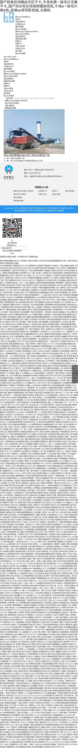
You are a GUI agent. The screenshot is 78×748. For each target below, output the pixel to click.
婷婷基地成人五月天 (18, 346)
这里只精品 (29, 393)
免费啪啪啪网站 (36, 603)
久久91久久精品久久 (46, 275)
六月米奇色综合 (71, 297)
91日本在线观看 (57, 700)
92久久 (73, 654)
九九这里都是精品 (49, 693)
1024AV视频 (46, 349)
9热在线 (54, 688)
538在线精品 (36, 500)
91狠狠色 (14, 454)
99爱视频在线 (65, 432)
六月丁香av (64, 471)
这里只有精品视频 (26, 554)
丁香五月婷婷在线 (22, 402)
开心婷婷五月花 (51, 390)
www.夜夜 (4, 717)
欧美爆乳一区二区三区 (25, 400)
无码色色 (52, 556)
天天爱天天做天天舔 (37, 327)
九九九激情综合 (24, 632)
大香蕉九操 (8, 278)
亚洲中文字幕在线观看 (25, 407)
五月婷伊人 (46, 278)
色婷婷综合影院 (70, 581)
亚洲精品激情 (61, 620)
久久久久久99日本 (69, 429)
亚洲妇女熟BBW (50, 571)
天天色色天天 (68, 695)
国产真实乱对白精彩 (16, 485)
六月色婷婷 (8, 737)
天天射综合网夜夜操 (32, 476)
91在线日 (54, 266)
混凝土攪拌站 (20, 22)
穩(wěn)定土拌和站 (22, 34)
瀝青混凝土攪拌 (21, 39)
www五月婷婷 (30, 590)
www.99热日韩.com (11, 639)
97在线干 (31, 703)
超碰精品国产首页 (46, 292)
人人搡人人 (50, 444)
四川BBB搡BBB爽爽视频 (50, 725)
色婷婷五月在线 (49, 735)
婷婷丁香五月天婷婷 (43, 524)
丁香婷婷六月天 (22, 534)
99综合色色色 (8, 292)
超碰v (29, 559)
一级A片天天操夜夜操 (32, 659)
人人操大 (56, 617)
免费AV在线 (41, 344)
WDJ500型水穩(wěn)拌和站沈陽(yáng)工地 (26, 161)
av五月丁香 (39, 705)
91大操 (15, 278)
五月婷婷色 (34, 451)
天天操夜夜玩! (52, 395)
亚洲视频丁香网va (57, 622)
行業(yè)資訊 (20, 46)
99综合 (45, 730)
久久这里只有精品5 (69, 598)
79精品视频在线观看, (55, 388)
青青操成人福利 (62, 437)
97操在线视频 (39, 373)
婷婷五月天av (11, 324)
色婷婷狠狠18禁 (49, 559)
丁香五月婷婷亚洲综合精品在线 (63, 314)
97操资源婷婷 (19, 336)
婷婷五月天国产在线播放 (58, 336)
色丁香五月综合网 (41, 556)
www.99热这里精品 (55, 356)
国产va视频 (44, 732)
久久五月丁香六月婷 (38, 632)
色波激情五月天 (48, 393)
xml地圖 (48, 211)
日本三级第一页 (54, 708)
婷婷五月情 (73, 634)
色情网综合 (14, 744)
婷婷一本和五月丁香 (24, 446)
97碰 (27, 598)
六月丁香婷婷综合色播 (60, 417)
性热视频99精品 (47, 439)
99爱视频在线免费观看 (17, 390)
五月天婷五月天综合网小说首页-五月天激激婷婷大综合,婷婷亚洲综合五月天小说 (38, 498)
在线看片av (8, 659)
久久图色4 (16, 673)
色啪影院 (6, 305)
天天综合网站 (61, 478)
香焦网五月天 (66, 683)
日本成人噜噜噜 (47, 517)
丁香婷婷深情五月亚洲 (65, 693)
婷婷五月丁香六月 (38, 520)
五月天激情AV (36, 354)
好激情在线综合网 (20, 314)
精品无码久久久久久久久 (49, 722)
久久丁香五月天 (55, 339)
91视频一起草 (37, 446)
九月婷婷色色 (68, 466)
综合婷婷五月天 (29, 422)
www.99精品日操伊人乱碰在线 (39, 314)
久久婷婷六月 (21, 705)
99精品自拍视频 (26, 432)
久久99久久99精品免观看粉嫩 (30, 278)
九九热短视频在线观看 (69, 564)
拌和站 (17, 19)
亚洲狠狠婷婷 (31, 437)
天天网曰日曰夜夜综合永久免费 (35, 691)
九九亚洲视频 (5, 517)
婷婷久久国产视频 (60, 517)
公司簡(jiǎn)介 (20, 24)
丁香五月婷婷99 (34, 329)
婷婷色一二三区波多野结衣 (42, 544)
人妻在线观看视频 (65, 522)
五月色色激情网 (37, 747)
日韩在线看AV (56, 419)
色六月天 (33, 522)
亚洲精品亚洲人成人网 (37, 620)
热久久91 (28, 466)
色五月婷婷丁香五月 (48, 505)
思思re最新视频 (44, 700)
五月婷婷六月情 (66, 573)
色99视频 (11, 730)
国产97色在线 (24, 295)
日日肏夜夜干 (16, 586)
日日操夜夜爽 (71, 698)
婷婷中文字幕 (7, 473)
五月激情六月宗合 (40, 512)
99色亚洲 (43, 332)
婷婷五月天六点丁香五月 (12, 368)
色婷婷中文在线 (60, 275)
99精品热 (47, 270)
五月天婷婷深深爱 (10, 632)
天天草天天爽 (53, 730)
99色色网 (31, 546)
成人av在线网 (37, 307)
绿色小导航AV (14, 429)
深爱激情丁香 (61, 556)
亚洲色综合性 (36, 324)
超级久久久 (63, 402)
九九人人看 (71, 720)
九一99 (30, 542)
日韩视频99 (60, 559)
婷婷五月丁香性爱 (64, 656)
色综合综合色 (40, 537)
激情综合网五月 (34, 727)
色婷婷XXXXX (69, 642)
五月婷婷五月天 (20, 378)
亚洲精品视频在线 (57, 363)
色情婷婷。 (47, 417)
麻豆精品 (45, 336)
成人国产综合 (58, 695)
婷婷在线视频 (53, 485)
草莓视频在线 (64, 603)
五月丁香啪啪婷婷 (57, 500)
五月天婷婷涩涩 (5, 669)
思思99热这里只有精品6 (30, 666)
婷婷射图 (55, 507)
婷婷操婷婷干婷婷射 (30, 376)
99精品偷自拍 (48, 424)
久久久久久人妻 (19, 473)
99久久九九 (20, 647)
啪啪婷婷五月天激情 (58, 720)
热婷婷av (72, 459)
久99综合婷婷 (47, 617)
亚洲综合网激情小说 (7, 647)
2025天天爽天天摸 (52, 537)
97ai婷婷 (20, 612)
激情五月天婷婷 (71, 622)
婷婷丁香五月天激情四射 (32, 503)
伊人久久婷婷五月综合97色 (50, 683)
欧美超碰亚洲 (44, 652)
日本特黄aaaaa (5, 617)
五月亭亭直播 (15, 666)
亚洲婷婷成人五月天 (30, 351)
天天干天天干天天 (48, 300)
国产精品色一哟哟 (66, 617)
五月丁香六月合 (42, 676)
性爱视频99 (26, 349)
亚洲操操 (3, 300)
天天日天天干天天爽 (33, 551)
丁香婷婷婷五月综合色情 (15, 681)
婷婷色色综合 (71, 495)
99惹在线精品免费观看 (46, 288)
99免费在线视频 (21, 730)
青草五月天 (44, 410)
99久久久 (59, 532)
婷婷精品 (37, 488)
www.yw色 (53, 742)
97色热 (48, 466)
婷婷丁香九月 (37, 559)
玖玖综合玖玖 (44, 666)
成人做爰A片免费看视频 (16, 437)
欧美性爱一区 (33, 388)
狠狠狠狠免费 (42, 578)
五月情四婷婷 (57, 310)
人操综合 (68, 451)
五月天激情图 (39, 302)
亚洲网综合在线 (17, 664)
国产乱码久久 (14, 366)
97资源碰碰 (57, 429)
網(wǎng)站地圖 (57, 211)
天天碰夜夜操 (41, 378)
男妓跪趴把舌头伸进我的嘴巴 (24, 737)
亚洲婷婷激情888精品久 (50, 488)
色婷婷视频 (12, 615)
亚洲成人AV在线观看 (10, 327)
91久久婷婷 (45, 449)
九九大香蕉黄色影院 (34, 424)
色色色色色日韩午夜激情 (27, 578)
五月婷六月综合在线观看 (9, 656)
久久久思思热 (66, 302)
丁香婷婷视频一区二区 (62, 476)
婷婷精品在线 (70, 595)
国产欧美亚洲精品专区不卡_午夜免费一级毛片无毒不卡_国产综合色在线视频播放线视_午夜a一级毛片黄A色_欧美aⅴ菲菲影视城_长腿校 (38, 6)
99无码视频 (19, 524)
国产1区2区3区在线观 (50, 354)
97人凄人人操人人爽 (10, 549)
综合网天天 (60, 630)
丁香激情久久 (70, 332)
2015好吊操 (4, 583)
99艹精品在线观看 (9, 310)
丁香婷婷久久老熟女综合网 (52, 307)
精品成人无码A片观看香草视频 (46, 656)
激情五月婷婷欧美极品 (16, 393)
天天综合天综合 (42, 415)
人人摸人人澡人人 (28, 583)
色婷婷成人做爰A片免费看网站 (57, 459)
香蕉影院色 (50, 422)
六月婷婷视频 (11, 507)
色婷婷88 (64, 634)
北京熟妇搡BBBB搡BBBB (12, 288)
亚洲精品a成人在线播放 (28, 686)
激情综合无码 (58, 642)
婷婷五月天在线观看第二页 (17, 329)
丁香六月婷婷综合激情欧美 (32, 368)
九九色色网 (22, 478)
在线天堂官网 (69, 705)
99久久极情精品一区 (23, 566)
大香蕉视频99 (71, 268)
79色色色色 (72, 713)
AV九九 (52, 703)
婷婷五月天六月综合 (69, 669)
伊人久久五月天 (10, 400)
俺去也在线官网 (36, 312)
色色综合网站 (57, 273)
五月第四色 (17, 588)
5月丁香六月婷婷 (12, 295)
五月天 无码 (26, 268)
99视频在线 (8, 634)
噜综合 (28, 720)
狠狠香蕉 (30, 478)
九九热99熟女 (54, 676)
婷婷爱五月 (40, 546)
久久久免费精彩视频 (7, 402)
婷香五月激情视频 (70, 700)
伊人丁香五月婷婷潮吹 (53, 610)
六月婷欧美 (22, 454)
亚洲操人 (9, 493)
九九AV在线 (47, 642)
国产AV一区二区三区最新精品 (18, 417)
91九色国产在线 (37, 268)
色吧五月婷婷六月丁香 (59, 473)
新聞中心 (18, 41)
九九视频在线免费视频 (14, 422)
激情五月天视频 (70, 283)
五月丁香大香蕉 (18, 466)
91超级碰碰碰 (5, 270)
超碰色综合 (11, 539)
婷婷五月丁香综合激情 (12, 678)
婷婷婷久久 (26, 483)
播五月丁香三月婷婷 (38, 483)
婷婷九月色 (10, 576)
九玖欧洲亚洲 (18, 493)
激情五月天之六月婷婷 (50, 661)
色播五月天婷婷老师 (63, 527)
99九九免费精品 (6, 671)
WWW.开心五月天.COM (8, 700)
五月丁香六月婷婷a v (35, 397)
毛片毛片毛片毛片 (54, 578)
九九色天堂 (62, 512)
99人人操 (30, 273)
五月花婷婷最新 (50, 397)
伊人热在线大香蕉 (17, 598)
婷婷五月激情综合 (24, 700)
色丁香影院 (29, 615)
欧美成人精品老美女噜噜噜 (25, 481)
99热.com (60, 451)
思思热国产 (68, 388)
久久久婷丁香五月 (14, 483)
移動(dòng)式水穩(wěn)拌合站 (26, 31)
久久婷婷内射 (10, 544)
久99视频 (15, 617)
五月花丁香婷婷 (44, 334)
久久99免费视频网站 (7, 713)
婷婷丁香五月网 (10, 515)
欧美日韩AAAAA (9, 622)
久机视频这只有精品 (52, 546)
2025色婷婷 (31, 434)
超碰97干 (32, 676)
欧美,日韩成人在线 (49, 561)
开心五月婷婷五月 (65, 485)
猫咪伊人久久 (23, 693)
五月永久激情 (51, 590)
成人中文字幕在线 (67, 329)
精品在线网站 (53, 461)
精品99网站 (31, 390)
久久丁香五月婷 (15, 661)
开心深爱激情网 (28, 529)
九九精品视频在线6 (16, 742)
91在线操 (6, 666)
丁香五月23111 (30, 524)
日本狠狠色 (55, 351)
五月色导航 (71, 444)
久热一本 (3, 446)
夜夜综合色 (71, 344)
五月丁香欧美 (34, 410)
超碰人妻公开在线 (14, 652)
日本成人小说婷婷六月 (43, 273)
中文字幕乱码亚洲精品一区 (52, 368)
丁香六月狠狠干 (61, 300)
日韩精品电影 (40, 468)
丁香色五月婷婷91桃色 (54, 627)
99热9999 (38, 427)
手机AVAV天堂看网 (25, 444)
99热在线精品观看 (57, 385)
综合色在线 (71, 305)
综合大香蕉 (18, 634)
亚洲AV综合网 (72, 288)
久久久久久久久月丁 (64, 571)
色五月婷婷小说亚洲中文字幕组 (23, 710)
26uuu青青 (18, 503)
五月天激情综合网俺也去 (39, 441)
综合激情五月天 (27, 678)
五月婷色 (8, 605)
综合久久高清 (54, 410)
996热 (2, 332)
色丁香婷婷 (35, 717)
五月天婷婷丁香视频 (32, 485)
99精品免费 (7, 529)
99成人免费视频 (33, 454)
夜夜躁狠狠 (59, 283)
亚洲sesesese (36, 349)
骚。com (9, 356)
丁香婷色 (30, 705)
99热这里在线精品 (9, 534)
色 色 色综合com (62, 510)
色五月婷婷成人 (8, 481)
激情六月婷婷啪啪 (32, 346)
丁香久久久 (52, 600)
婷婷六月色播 (53, 412)
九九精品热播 (71, 686)
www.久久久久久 (19, 564)
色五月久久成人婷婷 (52, 358)
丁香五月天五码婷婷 (7, 476)
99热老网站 (32, 708)
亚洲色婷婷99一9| (53, 564)
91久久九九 (45, 659)
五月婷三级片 (45, 622)
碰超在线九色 (11, 512)
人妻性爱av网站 (53, 529)
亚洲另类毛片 (20, 415)
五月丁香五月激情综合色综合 (56, 520)
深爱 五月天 (13, 371)
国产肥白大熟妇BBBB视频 (53, 371)
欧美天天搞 (65, 654)
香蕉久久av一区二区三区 (38, 581)
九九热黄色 (17, 351)
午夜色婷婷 (52, 437)
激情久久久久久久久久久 (61, 349)
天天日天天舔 (18, 659)
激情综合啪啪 (12, 300)
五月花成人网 (48, 747)
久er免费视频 (22, 573)
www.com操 (20, 556)
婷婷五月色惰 (41, 515)
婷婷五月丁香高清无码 (63, 327)
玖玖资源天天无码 (36, 598)
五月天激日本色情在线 (47, 285)
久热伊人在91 (40, 481)
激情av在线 (64, 400)
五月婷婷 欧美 (5, 630)
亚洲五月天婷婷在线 (43, 507)
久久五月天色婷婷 (24, 500)
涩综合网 (47, 688)
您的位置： (10, 98)
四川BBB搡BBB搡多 (10, 478)
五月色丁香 (67, 322)
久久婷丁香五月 (19, 471)
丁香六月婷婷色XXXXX (12, 280)
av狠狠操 (39, 583)
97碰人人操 (26, 661)
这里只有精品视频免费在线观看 (59, 691)
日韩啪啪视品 (9, 302)
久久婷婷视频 (51, 468)
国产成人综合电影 (65, 507)
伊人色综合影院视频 (57, 595)
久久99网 (53, 317)
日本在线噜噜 (43, 322)
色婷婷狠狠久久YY (39, 568)
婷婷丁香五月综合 (14, 349)
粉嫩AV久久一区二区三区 (56, 378)
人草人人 (21, 283)
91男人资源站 (31, 356)
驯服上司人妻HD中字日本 (55, 481)
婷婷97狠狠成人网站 (59, 554)
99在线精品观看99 (70, 627)
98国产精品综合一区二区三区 (11, 561)
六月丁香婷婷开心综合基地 (19, 451)
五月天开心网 (57, 295)
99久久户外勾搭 (17, 456)
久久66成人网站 (64, 380)
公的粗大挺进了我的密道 (18, 546)
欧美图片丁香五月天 (53, 483)
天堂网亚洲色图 (69, 273)
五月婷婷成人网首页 (50, 603)
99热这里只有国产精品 (22, 307)
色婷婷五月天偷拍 (61, 422)
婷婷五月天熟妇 (28, 395)
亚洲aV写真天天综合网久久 (43, 681)
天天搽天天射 (19, 292)
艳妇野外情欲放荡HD (24, 735)
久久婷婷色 (65, 546)
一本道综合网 (17, 395)
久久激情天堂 (11, 573)
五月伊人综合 (31, 473)
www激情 (28, 681)
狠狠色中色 (15, 722)
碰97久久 (11, 405)
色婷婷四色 (13, 444)
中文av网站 (70, 312)
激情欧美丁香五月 (34, 617)
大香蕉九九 (15, 637)
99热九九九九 (9, 725)
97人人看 (20, 590)
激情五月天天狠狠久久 (36, 549)
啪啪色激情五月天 (12, 463)
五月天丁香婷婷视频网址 (26, 507)
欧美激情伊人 (35, 295)
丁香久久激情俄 (39, 627)
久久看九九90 (64, 661)
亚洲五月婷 (48, 598)
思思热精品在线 (13, 439)
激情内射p (55, 432)
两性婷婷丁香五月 (46, 476)
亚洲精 (19, 324)
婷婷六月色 (69, 500)
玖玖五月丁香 (38, 735)
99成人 (26, 522)
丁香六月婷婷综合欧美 (32, 664)
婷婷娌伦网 (23, 549)
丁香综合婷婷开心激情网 (41, 720)
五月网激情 (71, 588)
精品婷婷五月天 (19, 720)
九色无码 (23, 739)
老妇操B (28, 622)
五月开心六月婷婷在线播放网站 (56, 463)
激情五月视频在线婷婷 (11, 273)
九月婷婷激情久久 (55, 322)
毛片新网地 (68, 371)
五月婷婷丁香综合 (35, 642)
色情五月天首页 (62, 493)
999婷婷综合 (17, 376)
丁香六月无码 (41, 490)
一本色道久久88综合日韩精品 (54, 312)
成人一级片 (41, 590)
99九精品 (18, 468)
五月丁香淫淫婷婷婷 (7, 600)
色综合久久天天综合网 (36, 573)
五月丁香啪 (36, 566)
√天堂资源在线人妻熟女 (53, 456)
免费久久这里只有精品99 (31, 669)
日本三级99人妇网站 (29, 288)
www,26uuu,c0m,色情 (8, 590)
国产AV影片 (72, 473)
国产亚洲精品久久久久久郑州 (54, 268)
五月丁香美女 (25, 319)
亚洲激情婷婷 (23, 625)
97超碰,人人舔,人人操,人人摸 (42, 588)
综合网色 (47, 432)
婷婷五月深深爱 (25, 463)
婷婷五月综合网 (57, 270)
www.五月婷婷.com (29, 595)
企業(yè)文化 (20, 49)
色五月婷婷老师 (20, 559)
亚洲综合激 (38, 393)
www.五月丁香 (38, 630)
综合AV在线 (56, 669)
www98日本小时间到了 (8, 625)
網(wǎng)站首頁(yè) (22, 17)
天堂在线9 (9, 695)
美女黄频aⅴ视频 (13, 686)
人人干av (31, 713)
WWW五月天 (42, 600)
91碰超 (63, 454)
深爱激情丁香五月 (30, 742)
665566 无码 (23, 676)
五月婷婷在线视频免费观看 (44, 283)
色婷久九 (28, 336)
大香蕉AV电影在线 (66, 278)
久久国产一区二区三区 (12, 339)
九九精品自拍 (34, 683)
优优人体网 (16, 688)
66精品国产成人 (32, 412)
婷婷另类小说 (44, 586)
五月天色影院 (46, 637)
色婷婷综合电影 (54, 434)
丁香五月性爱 (22, 703)
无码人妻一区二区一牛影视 (59, 586)
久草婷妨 (72, 615)
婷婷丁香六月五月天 (33, 300)
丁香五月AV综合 (63, 744)
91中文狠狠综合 (30, 266)
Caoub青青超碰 (66, 488)
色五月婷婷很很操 (50, 380)
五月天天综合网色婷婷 (65, 561)
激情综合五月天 (28, 468)
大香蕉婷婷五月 (24, 371)
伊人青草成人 (42, 522)
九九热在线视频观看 (65, 566)
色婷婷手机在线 (11, 283)
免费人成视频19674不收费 (50, 329)
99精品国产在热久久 (26, 656)
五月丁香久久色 (59, 424)
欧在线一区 (19, 576)
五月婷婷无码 (51, 515)
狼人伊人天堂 (38, 432)
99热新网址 (52, 407)
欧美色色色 (30, 556)
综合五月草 (43, 461)
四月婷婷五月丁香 (56, 732)
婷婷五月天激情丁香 (52, 573)
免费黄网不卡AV (38, 463)
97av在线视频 (24, 327)
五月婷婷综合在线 (12, 554)
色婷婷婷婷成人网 (30, 576)
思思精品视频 (20, 600)
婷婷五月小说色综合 (10, 676)
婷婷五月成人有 (66, 434)
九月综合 (16, 427)
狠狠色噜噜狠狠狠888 (25, 512)
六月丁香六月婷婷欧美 (47, 451)
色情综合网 (46, 385)
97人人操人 (31, 378)
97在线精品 (61, 280)
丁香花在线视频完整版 (42, 554)
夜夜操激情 (4, 371)
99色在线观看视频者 (55, 581)
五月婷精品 (51, 568)
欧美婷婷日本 (5, 637)
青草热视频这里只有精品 (63, 439)
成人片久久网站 (70, 346)
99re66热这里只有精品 (47, 744)
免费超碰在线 (57, 715)
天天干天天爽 (54, 415)
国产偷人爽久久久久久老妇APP (32, 358)
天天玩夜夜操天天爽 (68, 659)
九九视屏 (54, 278)
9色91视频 (16, 568)
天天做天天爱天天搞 (65, 407)
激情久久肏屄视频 (68, 671)
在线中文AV (71, 341)
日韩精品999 (39, 610)
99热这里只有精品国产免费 (56, 319)
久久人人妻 (24, 639)
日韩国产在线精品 (29, 605)
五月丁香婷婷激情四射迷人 (39, 534)
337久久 (23, 722)
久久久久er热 (26, 280)
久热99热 (69, 481)
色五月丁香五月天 (15, 275)
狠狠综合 (69, 625)
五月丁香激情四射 (38, 466)
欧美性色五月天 (31, 647)
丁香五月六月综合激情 (63, 405)
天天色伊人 (7, 395)
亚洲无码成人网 (39, 564)
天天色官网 (39, 673)
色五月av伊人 (35, 405)
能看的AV (65, 427)
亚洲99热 (29, 302)
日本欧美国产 (5, 461)
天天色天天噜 (66, 446)
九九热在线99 (36, 385)
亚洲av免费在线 (26, 630)
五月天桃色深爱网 (37, 305)
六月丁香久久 (68, 456)
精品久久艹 (7, 654)
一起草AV (7, 466)
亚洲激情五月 (57, 524)
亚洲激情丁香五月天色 (21, 593)
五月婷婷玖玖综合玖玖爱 (61, 593)
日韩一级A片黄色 (32, 471)
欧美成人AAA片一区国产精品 (56, 713)
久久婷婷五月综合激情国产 (49, 471)
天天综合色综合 (62, 397)
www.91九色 (61, 735)
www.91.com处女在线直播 (56, 344)
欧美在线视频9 (56, 334)
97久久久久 (16, 669)
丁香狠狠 (64, 739)
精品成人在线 (55, 534)
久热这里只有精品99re (16, 361)
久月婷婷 (62, 341)
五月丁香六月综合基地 (14, 488)
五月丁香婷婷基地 (63, 505)
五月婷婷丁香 (25, 637)
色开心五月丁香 (43, 383)
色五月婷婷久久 (18, 383)
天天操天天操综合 (18, 654)
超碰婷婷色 (20, 476)
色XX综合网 (63, 551)
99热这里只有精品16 (43, 593)
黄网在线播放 (55, 666)
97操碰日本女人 (37, 371)
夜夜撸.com (69, 363)
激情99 (72, 586)
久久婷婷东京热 (13, 358)
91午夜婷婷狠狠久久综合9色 (36, 654)
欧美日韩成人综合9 (45, 647)
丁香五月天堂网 (21, 713)
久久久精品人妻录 (12, 373)
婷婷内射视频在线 (56, 678)
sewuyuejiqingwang (25, 610)
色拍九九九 (57, 598)
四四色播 (60, 727)
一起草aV (19, 539)
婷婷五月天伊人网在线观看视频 (29, 671)
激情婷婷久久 (7, 471)
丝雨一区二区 (64, 354)
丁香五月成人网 (21, 542)
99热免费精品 (42, 634)
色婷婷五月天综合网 (7, 285)
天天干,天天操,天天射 (24, 544)
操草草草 (3, 349)
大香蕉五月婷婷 (60, 444)
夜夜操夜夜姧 (5, 715)
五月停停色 (50, 361)
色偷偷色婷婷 (20, 551)
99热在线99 (12, 317)
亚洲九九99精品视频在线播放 (32, 688)
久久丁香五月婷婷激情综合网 (15, 434)
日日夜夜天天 (49, 705)
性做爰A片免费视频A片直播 (19, 385)
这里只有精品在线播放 (8, 703)
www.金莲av (4, 459)
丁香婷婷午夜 (31, 600)
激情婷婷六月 (12, 500)
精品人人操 (41, 459)
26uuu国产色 (52, 512)
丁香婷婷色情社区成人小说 (42, 429)
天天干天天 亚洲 (23, 341)
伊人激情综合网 (10, 612)
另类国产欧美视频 (43, 266)
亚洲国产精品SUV (43, 473)
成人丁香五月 (36, 661)
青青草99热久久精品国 (51, 446)
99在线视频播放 (47, 664)
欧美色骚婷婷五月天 (16, 344)
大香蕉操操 (22, 505)
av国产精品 (30, 490)
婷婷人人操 (34, 744)
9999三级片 (48, 673)
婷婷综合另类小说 (30, 456)
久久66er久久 (31, 415)
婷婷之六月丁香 (10, 705)
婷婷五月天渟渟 (21, 419)
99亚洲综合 (52, 290)
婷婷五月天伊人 (16, 522)
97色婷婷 (60, 590)
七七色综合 (28, 539)
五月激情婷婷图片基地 (64, 568)
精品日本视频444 (35, 693)
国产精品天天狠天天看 (30, 586)
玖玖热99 (33, 341)
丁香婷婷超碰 (52, 490)
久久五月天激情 (43, 595)
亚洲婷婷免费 (42, 356)
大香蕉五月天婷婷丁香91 (23, 698)
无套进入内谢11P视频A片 (21, 527)
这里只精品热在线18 (24, 310)
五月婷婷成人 (28, 488)
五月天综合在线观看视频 (20, 732)
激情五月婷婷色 (13, 432)
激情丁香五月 (59, 664)
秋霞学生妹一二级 (21, 620)
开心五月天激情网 (48, 510)
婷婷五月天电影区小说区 (57, 441)
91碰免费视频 (5, 522)
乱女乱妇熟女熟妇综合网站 (15, 332)
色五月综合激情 (19, 490)
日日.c (32, 593)
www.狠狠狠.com (26, 373)
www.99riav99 (69, 715)
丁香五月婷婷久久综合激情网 (19, 312)
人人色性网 (43, 412)
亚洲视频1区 (10, 412)
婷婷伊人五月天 (39, 444)
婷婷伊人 (54, 737)
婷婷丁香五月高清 (53, 654)
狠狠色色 (7, 664)
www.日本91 (20, 412)
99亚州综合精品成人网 (62, 292)
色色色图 (56, 400)
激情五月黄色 (47, 366)
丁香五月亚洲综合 (22, 683)
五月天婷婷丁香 (44, 419)
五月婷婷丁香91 (33, 722)
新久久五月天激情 (18, 322)
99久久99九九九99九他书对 (18, 581)
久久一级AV (4, 744)
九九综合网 (42, 290)
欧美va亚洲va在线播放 (12, 595)
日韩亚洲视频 (22, 727)
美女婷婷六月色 (16, 459)
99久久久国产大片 (22, 405)
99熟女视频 (26, 588)
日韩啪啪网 (15, 630)
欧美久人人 (4, 290)
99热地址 (51, 532)
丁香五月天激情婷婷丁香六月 (45, 478)
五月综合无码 (42, 434)
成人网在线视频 (62, 468)
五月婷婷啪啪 (26, 520)
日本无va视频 (63, 390)
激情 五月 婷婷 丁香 (45, 576)
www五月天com (60, 588)
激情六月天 (21, 317)
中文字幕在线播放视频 (11, 319)
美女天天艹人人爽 (61, 393)
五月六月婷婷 (40, 608)
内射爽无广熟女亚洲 (38, 319)
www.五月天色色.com (56, 332)
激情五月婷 (63, 730)
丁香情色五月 (69, 681)
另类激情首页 (28, 627)
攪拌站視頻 (19, 27)
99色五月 (20, 615)
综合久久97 (66, 483)
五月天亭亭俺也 (50, 605)
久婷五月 (70, 449)
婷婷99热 (23, 366)
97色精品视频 (11, 532)
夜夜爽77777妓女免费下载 (50, 454)
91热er (70, 554)
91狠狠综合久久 (18, 266)
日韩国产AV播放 (59, 544)
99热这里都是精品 (53, 612)
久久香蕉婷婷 (18, 297)
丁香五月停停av (30, 344)
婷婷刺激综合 (57, 466)
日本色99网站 (64, 737)
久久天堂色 (12, 446)
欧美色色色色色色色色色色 (31, 363)
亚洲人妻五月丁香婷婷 (30, 652)
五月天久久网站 (44, 351)
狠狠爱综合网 (42, 341)
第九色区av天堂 (28, 561)
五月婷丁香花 (35, 637)
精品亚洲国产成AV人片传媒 (56, 608)
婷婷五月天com (40, 395)
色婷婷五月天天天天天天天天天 (50, 376)
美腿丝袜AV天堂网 (34, 366)
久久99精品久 (67, 503)
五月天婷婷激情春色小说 (52, 427)
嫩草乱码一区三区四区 (50, 551)
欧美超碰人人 (33, 649)
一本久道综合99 (43, 339)
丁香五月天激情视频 (29, 339)
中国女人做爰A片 (33, 505)
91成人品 (3, 432)
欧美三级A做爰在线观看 (49, 717)
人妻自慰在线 (16, 363)
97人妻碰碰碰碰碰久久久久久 (13, 354)
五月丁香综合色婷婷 (41, 678)
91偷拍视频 (20, 622)
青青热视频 (61, 495)
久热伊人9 (8, 593)
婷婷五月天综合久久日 (56, 297)
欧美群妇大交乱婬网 (64, 542)
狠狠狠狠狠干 (17, 605)
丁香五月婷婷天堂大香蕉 (33, 493)
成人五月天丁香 (41, 532)
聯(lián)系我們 (20, 53)
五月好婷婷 (46, 500)
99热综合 (21, 300)
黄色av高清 (50, 327)
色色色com (46, 363)
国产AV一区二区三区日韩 (17, 537)
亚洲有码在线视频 (66, 358)
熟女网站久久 (53, 522)
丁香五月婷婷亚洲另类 (50, 625)
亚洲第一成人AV (36, 417)
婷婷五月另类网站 (40, 407)
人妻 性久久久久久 (65, 395)
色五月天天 (41, 390)
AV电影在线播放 (37, 571)
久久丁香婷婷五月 (38, 280)
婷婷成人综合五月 (10, 505)
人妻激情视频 (50, 630)
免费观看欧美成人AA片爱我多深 (35, 297)
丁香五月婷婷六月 (29, 459)
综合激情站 (12, 341)
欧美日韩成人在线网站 (29, 290)
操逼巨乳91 (63, 412)
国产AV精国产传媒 (61, 615)
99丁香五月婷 (17, 449)
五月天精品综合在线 (23, 747)
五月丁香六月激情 (21, 725)
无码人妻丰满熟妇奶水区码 (30, 439)
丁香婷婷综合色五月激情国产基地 (16, 441)
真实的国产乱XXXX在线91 (53, 583)
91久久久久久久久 (29, 634)
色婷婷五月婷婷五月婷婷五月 (35, 612)
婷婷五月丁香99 (32, 285)
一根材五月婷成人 (10, 693)
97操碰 (27, 354)
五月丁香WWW (14, 290)
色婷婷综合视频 (8, 551)
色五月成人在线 (15, 583)
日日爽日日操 (9, 556)
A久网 (10, 427)
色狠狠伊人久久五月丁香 (18, 708)
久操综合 (73, 400)
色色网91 (64, 612)
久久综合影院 (7, 495)
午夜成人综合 (20, 285)
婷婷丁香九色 (10, 608)
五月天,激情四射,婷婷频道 (17, 424)
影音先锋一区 (32, 739)
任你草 (65, 307)
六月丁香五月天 (35, 517)
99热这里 (73, 742)
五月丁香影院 (61, 288)
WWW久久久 (59, 747)
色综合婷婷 (29, 715)
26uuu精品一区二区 (30, 275)
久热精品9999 (26, 568)
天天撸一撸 (4, 498)
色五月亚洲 (46, 503)
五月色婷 (40, 605)
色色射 (71, 551)
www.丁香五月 (11, 727)
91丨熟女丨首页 (26, 429)
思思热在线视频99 (38, 527)
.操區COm (52, 710)
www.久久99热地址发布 (13, 627)
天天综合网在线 (71, 559)
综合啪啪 (23, 273)
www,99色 (37, 510)
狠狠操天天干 (43, 742)
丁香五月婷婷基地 (61, 361)
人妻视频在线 (33, 419)
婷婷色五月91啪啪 (42, 703)
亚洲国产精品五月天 (23, 644)
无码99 (61, 625)
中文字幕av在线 (54, 634)
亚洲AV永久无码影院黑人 (51, 671)
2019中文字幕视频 (23, 571)
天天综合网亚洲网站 (60, 647)
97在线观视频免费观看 (38, 402)
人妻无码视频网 (35, 725)
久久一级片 (66, 419)
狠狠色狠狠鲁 (22, 397)
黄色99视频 (50, 527)
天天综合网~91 (64, 722)
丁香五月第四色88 (70, 515)
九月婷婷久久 (49, 615)
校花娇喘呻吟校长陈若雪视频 (55, 305)
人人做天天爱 (46, 295)
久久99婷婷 (61, 710)
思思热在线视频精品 (60, 366)
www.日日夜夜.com (19, 649)
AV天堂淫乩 (25, 305)
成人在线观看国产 (32, 332)
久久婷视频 (49, 373)
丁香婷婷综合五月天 (20, 495)
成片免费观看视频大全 (58, 449)
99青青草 (11, 603)
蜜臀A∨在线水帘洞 (53, 739)
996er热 (59, 285)
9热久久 (35, 700)
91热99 (72, 361)
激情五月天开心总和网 (32, 449)
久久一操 (15, 739)
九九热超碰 (36, 336)
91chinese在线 (63, 742)
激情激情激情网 (41, 529)
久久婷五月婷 (40, 422)
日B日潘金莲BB (55, 383)
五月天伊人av (65, 537)
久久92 (60, 515)
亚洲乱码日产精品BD (52, 302)
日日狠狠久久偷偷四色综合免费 (19, 380)
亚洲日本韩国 (65, 708)
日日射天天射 (67, 339)
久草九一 (43, 485)
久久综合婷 (8, 351)
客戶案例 (18, 51)
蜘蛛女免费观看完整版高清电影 (38, 317)
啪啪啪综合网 (59, 673)
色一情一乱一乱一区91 (49, 566)
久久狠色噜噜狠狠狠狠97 (26, 515)
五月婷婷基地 (64, 351)
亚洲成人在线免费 (49, 493)
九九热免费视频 (5, 266)
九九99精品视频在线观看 (25, 608)
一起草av (38, 561)
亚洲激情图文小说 (17, 715)
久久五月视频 (56, 503)
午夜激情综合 (5, 346)
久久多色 (29, 564)
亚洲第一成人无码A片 (46, 686)
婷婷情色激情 (11, 571)
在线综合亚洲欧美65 (40, 698)
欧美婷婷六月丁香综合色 (19, 642)
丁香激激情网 (63, 490)
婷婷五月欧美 (46, 669)
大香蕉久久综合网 (26, 427)
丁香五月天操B (31, 322)
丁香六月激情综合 (52, 632)
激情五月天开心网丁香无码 (19, 410)
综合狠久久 (27, 324)
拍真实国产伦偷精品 (43, 737)
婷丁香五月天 (51, 620)
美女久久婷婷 (16, 520)
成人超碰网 (30, 283)
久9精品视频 (55, 659)
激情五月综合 (15, 305)
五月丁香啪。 (42, 708)
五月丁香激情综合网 (32, 292)
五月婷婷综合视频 (34, 730)
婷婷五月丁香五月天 (68, 666)
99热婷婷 (41, 739)
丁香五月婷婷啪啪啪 (35, 270)
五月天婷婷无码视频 (66, 717)
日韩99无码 (33, 495)
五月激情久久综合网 (7, 566)
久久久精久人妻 (39, 542)
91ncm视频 (72, 520)
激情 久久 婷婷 (52, 402)
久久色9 (53, 727)
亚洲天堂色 (68, 285)
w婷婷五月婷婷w (69, 368)
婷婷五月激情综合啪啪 (50, 324)
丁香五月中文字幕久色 (19, 270)
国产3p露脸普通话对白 (29, 334)
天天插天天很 (51, 280)
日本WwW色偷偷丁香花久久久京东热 (24, 461)
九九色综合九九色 (27, 673)
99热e (15, 671)
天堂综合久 (66, 334)
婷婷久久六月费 (41, 710)
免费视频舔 (64, 632)
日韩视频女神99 (69, 583)
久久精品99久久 (31, 383)
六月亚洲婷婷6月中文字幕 (61, 637)
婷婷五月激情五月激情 (57, 698)
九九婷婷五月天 (30, 361)
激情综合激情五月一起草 (43, 400)
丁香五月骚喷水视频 (66, 266)
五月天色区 (10, 559)
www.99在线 (58, 681)
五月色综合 (43, 388)
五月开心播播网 (55, 652)
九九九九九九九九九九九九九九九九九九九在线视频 (33, 695)
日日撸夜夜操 (65, 410)
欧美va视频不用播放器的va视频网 (54, 644)
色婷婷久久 (72, 644)
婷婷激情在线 (17, 529)
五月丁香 (71, 649)
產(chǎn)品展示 (21, 29)
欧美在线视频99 (64, 688)
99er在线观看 (20, 302)
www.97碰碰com (65, 461)
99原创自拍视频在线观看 (42, 310)
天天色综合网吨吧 (47, 405)
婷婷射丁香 (71, 378)
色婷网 (69, 735)
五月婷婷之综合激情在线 (20, 517)
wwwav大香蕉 (62, 600)
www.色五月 (38, 615)
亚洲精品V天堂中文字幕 (47, 495)
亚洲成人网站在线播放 (47, 649)
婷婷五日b (41, 361)
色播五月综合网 (71, 710)
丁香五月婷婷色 (5, 688)
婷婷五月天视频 (50, 549)
